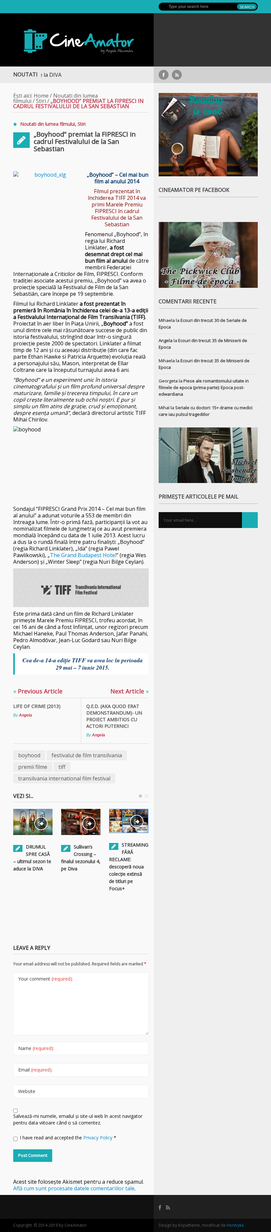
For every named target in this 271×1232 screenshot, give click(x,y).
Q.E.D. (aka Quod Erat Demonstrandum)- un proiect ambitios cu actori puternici (114, 716)
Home (41, 95)
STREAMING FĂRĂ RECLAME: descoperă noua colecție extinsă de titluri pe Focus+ (128, 867)
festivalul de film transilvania (87, 755)
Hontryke (235, 1225)
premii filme (32, 766)
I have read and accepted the (68, 1137)
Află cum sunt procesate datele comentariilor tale (74, 1188)
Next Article (129, 691)
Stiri (41, 101)
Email (35, 1070)
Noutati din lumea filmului (47, 124)
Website (26, 1091)
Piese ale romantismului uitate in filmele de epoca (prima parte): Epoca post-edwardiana (204, 387)
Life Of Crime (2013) (36, 706)
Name (36, 1048)
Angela (25, 715)
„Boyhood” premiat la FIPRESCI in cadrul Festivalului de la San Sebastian (85, 141)
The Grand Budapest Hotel (83, 555)
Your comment (45, 979)
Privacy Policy (98, 1137)
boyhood (29, 755)
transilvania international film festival (64, 778)
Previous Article (37, 691)
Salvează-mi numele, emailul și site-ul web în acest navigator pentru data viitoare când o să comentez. (77, 1119)
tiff (61, 766)
